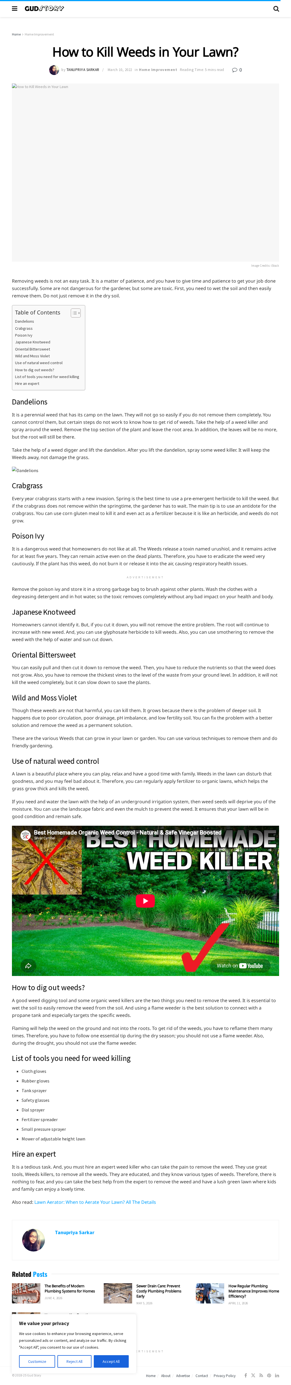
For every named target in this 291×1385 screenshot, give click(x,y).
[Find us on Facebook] (245, 1375)
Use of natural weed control (39, 362)
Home (16, 34)
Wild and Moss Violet (32, 355)
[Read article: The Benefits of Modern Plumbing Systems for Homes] (26, 1293)
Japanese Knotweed (32, 342)
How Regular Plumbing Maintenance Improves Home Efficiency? (253, 1291)
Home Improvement (39, 34)
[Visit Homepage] (145, 8)
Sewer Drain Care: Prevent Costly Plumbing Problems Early (158, 1291)
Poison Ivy (23, 335)
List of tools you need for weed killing (47, 376)
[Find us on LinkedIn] (277, 1375)
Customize (37, 1361)
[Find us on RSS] (261, 1375)
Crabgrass (24, 328)
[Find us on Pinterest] (269, 1375)
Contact (202, 1375)
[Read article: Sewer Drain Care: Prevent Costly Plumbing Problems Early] (118, 1293)
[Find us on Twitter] (253, 1375)
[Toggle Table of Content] (72, 313)
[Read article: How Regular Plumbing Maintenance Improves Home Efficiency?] (210, 1293)
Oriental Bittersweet (32, 349)
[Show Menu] (14, 8)
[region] (73, 1344)
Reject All (74, 1361)
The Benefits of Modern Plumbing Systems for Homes (70, 1288)
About (166, 1375)
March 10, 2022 (120, 69)
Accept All (111, 1361)
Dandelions (24, 321)
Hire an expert (27, 383)
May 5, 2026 (144, 1303)
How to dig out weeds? (34, 369)
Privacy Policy (225, 1375)
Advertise (183, 1375)
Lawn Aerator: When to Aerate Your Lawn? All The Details (95, 1202)
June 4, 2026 (53, 1298)
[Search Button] (276, 8)
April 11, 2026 (238, 1303)
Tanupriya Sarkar (82, 69)
